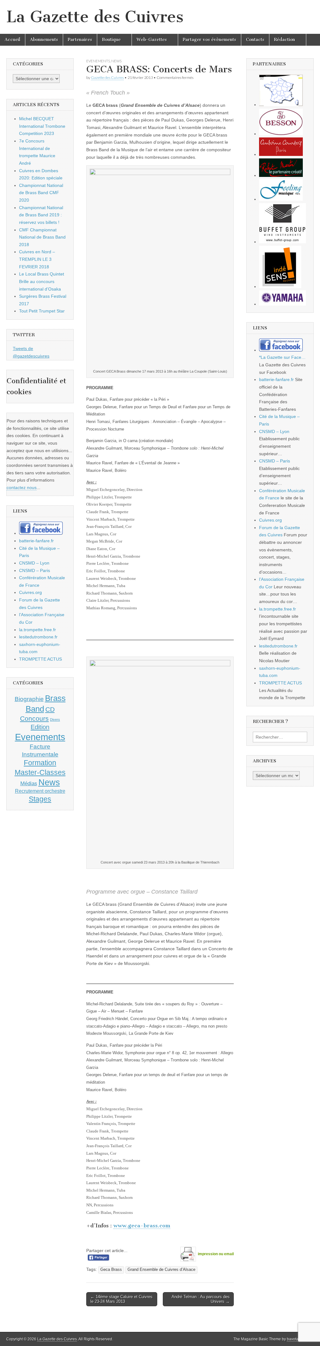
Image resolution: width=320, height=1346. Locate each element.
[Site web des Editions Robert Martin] (281, 175)
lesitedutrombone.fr (38, 636)
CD (50, 709)
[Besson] (281, 133)
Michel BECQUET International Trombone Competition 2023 (42, 126)
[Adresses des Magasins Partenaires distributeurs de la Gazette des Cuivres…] (281, 104)
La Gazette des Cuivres (94, 16)
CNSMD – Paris (34, 570)
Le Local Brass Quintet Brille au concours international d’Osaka (41, 281)
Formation (40, 763)
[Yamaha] (282, 304)
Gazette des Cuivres (107, 77)
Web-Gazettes (152, 39)
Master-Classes (40, 772)
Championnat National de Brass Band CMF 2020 (41, 193)
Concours (34, 718)
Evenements (98, 61)
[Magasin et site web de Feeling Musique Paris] (281, 199)
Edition (40, 727)
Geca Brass (111, 1269)
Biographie (29, 699)
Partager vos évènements (209, 39)
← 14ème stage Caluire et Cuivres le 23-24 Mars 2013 (121, 1299)
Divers (55, 719)
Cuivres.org (30, 592)
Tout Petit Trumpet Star (42, 310)
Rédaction (284, 39)
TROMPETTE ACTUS (40, 659)
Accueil (12, 39)
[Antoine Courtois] (281, 154)
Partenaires (80, 39)
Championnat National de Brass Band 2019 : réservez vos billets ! (41, 215)
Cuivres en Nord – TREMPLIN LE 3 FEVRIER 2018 (37, 259)
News (116, 61)
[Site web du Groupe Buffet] (282, 241)
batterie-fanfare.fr (36, 540)
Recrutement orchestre (40, 791)
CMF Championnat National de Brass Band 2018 (42, 237)
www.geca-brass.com (141, 1225)
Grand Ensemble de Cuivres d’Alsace (161, 1269)
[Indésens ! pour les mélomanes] (280, 286)
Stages (40, 799)
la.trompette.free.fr (37, 629)
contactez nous (22, 487)
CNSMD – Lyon (34, 562)
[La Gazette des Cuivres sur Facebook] (41, 533)
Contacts (255, 39)
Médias (28, 783)
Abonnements (44, 39)
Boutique (111, 39)
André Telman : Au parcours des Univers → (201, 1299)
